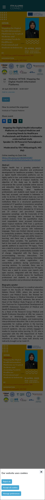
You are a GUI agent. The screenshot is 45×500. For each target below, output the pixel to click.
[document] (22, 484)
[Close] (41, 472)
